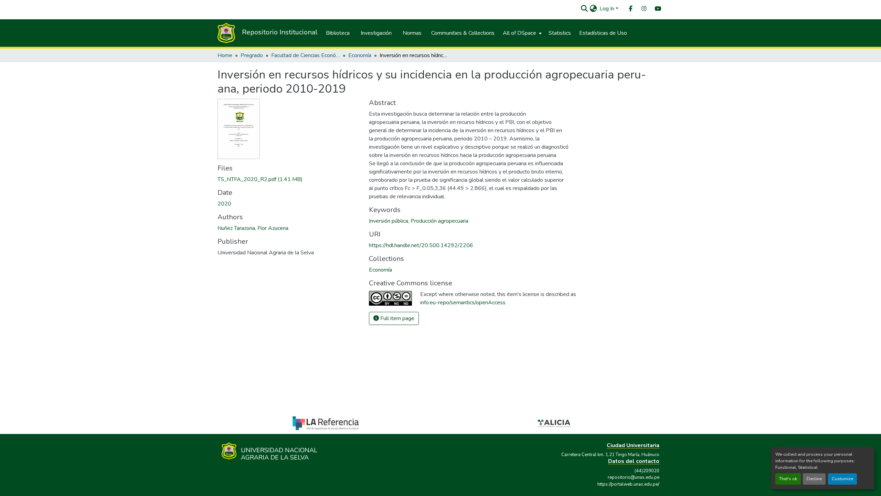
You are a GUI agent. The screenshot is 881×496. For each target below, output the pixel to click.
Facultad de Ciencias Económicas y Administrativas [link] (305, 55)
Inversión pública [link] (388, 221)
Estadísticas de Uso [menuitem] (603, 33)
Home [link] (224, 55)
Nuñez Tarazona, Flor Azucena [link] (252, 228)
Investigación (376, 33)
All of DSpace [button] (519, 33)
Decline (814, 479)
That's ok (788, 479)
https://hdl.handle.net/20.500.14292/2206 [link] (421, 245)
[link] (289, 179)
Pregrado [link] (252, 55)
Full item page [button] (396, 318)
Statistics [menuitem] (560, 33)
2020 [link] (224, 204)
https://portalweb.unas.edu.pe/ (628, 484)
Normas (412, 33)
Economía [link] (359, 55)
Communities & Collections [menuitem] (463, 33)
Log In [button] (607, 8)
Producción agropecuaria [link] (439, 221)
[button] (584, 8)
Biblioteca (338, 33)
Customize (842, 479)
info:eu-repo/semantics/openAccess (463, 302)
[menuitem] (630, 9)
